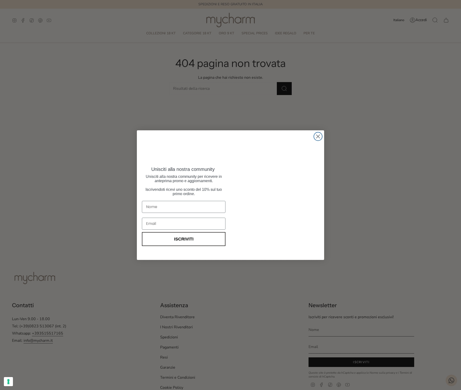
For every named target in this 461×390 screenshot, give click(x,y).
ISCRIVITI (184, 239)
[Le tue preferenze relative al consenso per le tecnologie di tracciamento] (8, 381)
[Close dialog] (318, 131)
